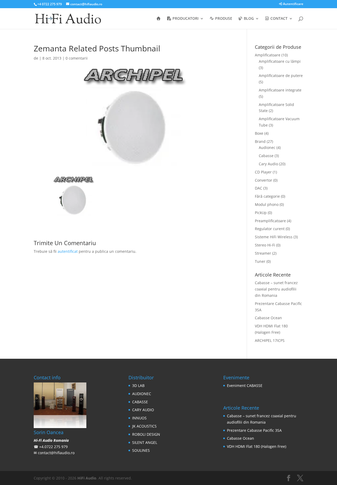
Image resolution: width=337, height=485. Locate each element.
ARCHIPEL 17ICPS (270, 340)
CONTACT (278, 19)
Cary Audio (268, 163)
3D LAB (138, 385)
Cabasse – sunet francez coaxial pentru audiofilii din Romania (276, 289)
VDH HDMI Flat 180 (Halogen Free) (256, 446)
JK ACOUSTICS (144, 426)
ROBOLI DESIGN (146, 434)
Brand (260, 141)
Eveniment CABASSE (244, 385)
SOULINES (141, 450)
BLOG (248, 19)
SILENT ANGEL (144, 442)
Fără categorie (267, 196)
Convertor (263, 180)
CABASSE (140, 401)
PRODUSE (223, 19)
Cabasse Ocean (268, 317)
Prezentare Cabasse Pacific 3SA (254, 430)
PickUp (261, 212)
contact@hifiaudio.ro (56, 452)
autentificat (68, 251)
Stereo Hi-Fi (265, 245)
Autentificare (292, 4)
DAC (258, 188)
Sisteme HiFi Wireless (274, 236)
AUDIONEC (141, 393)
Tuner (260, 261)
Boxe (259, 133)
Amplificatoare (267, 54)
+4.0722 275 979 (53, 446)
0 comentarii (77, 58)
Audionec (267, 147)
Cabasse (266, 155)
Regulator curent (270, 228)
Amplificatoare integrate (280, 90)
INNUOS (139, 417)
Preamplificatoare (270, 220)
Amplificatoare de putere (281, 75)
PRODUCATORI (185, 19)
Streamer (263, 253)
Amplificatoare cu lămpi (280, 61)
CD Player (263, 171)
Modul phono (267, 204)
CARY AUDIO (143, 409)
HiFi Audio (86, 478)
